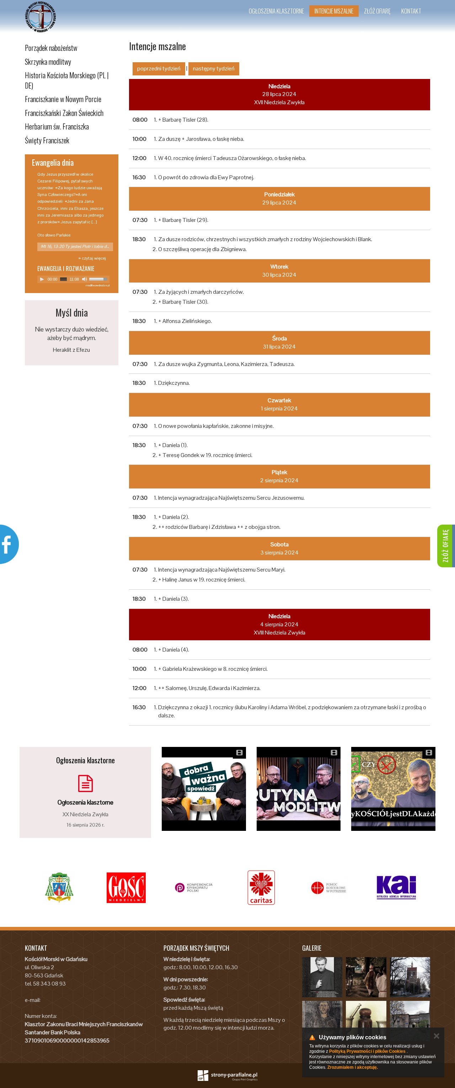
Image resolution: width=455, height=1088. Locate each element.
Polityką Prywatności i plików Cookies (367, 1051)
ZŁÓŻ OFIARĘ (377, 10)
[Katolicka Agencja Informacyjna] (396, 888)
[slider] (99, 278)
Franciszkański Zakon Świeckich (64, 112)
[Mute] (84, 279)
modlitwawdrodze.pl (97, 285)
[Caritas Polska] (261, 888)
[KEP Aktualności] (193, 888)
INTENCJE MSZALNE (334, 10)
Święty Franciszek (47, 140)
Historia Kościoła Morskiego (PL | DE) (67, 80)
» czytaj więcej (92, 258)
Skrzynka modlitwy (48, 61)
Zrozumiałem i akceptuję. (352, 1067)
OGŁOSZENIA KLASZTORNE (276, 10)
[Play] (42, 279)
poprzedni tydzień (159, 68)
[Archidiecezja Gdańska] (58, 888)
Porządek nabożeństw (51, 47)
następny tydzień (214, 68)
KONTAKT (411, 10)
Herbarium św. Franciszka (57, 126)
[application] (73, 279)
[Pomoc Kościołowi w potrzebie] (328, 888)
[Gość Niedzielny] (126, 888)
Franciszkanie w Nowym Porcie (63, 99)
